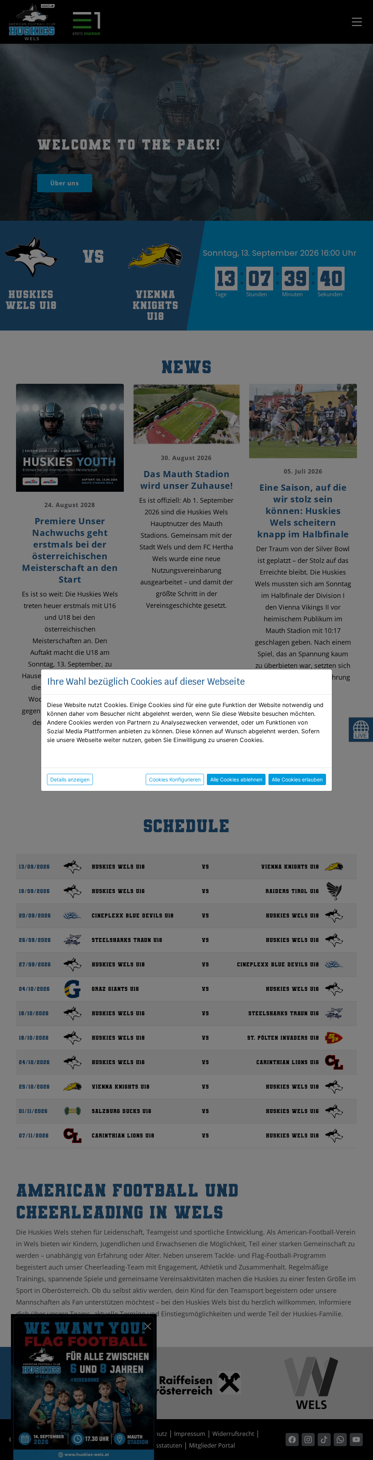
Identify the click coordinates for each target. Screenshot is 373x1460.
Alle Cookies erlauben (297, 779)
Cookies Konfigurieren (175, 779)
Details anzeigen (70, 779)
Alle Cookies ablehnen (236, 779)
